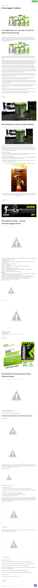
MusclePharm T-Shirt (17, 576)
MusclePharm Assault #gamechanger (16, 334)
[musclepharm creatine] (19, 136)
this (2, 40)
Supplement (22, 35)
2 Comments (15, 127)
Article (18, 35)
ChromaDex (18, 497)
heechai (9, 35)
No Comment (14, 35)
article (17, 263)
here (12, 40)
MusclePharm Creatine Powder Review (17, 124)
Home (3, 5)
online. (16, 410)
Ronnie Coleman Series (6, 280)
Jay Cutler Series (4, 300)
